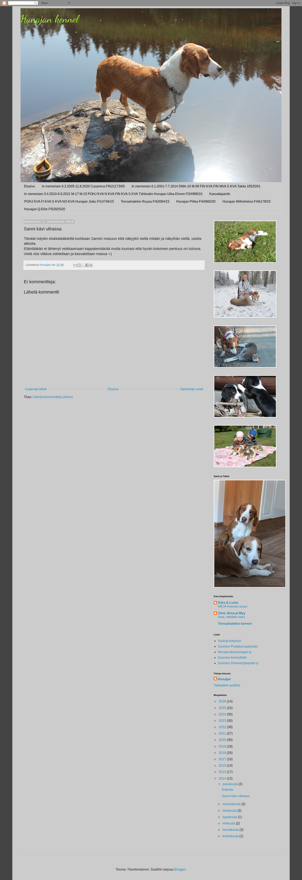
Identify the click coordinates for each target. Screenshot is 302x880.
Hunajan (224, 679)
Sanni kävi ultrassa (236, 796)
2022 (223, 727)
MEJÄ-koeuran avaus (232, 606)
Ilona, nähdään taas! (231, 617)
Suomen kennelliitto (232, 657)
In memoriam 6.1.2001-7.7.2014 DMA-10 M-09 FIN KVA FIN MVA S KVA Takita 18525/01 (196, 186)
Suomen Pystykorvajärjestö (238, 646)
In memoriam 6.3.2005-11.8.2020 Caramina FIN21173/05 (83, 186)
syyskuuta (230, 817)
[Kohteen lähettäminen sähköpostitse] (75, 265)
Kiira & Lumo (228, 602)
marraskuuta (231, 804)
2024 (223, 714)
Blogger (180, 869)
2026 (223, 701)
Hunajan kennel (50, 19)
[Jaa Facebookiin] (87, 265)
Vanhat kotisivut (229, 641)
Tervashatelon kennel (234, 623)
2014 (223, 778)
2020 (223, 740)
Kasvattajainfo (219, 194)
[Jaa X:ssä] (83, 265)
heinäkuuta (231, 829)
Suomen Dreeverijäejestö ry (238, 663)
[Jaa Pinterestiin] (91, 265)
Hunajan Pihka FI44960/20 (196, 201)
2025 (223, 708)
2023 (223, 720)
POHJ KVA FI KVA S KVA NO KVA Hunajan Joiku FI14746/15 (69, 201)
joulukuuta (230, 784)
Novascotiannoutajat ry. (235, 652)
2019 (223, 746)
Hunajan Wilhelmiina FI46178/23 (246, 201)
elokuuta (229, 823)
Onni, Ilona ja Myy (231, 613)
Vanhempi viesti (191, 389)
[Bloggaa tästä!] (79, 265)
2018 (223, 753)
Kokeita (227, 789)
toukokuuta (230, 836)
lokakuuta (229, 810)
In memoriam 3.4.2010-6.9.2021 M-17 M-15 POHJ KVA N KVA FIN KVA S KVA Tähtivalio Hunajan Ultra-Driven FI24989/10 (113, 194)
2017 (223, 759)
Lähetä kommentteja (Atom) (53, 397)
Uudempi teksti (36, 389)
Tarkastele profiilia (227, 685)
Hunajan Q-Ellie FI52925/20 (44, 209)
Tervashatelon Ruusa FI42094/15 (145, 201)
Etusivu (29, 186)
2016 (223, 765)
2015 (223, 772)
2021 (223, 733)
